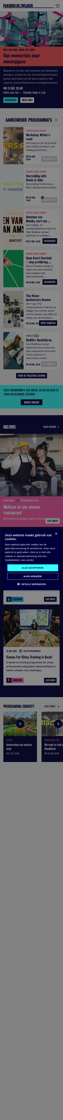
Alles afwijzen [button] (33, 576)
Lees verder (27, 559)
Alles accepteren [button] (32, 567)
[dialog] (31, 560)
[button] (31, 584)
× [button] (56, 533)
